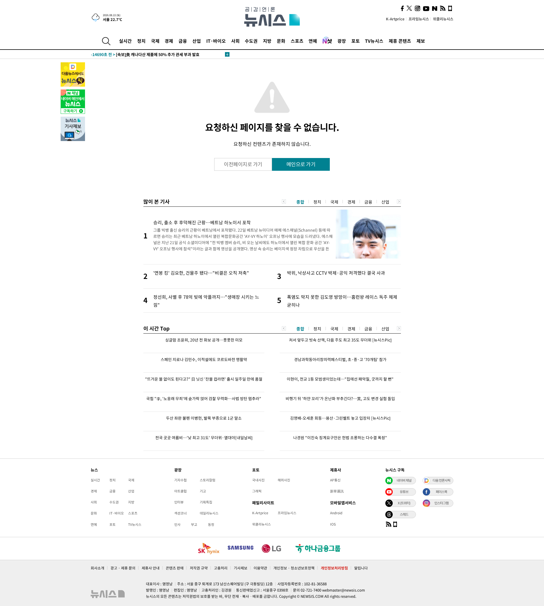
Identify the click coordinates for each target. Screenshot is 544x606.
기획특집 (206, 502)
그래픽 (257, 491)
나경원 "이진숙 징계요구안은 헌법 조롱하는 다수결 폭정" (340, 437)
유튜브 (404, 491)
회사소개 (97, 568)
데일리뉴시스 (209, 513)
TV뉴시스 (374, 40)
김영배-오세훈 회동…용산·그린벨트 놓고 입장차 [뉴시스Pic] (340, 418)
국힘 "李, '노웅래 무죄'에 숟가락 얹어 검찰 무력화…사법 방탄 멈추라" (203, 398)
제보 (420, 40)
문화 (281, 40)
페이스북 (441, 491)
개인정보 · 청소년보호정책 (293, 568)
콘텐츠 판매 (175, 568)
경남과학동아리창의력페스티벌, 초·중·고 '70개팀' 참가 (340, 359)
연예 (313, 40)
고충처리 (221, 568)
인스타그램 (441, 502)
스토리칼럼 (207, 480)
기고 (203, 491)
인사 (177, 524)
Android (336, 512)
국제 (155, 40)
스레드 (404, 514)
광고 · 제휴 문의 (122, 568)
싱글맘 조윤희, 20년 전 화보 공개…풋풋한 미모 (204, 340)
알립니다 (361, 568)
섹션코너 (180, 513)
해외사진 (284, 480)
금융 (182, 40)
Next (399, 201)
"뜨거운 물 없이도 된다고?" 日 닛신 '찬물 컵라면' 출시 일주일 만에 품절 (203, 379)
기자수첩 (180, 480)
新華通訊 (337, 491)
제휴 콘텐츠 (400, 40)
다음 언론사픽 (441, 480)
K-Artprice (395, 19)
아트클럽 (180, 491)
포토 (355, 40)
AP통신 (335, 480)
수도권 (251, 40)
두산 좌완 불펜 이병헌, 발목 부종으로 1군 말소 (204, 418)
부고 (194, 524)
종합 (300, 202)
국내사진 (258, 480)
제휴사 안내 (151, 568)
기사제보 (240, 568)
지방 (267, 40)
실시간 (125, 40)
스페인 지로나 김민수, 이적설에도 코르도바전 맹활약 (204, 359)
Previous (284, 201)
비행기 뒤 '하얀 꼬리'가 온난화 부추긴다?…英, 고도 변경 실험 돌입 (340, 398)
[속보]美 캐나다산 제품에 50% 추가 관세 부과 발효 (145, 54)
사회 (235, 40)
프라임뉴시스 (419, 19)
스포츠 (297, 40)
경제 (169, 40)
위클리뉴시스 (443, 19)
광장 (341, 40)
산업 (196, 40)
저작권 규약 (199, 568)
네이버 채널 (404, 480)
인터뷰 (179, 502)
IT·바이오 (216, 40)
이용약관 (260, 568)
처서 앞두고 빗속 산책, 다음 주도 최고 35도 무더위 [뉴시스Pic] (340, 340)
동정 (211, 524)
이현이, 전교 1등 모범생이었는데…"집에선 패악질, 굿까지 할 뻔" (340, 379)
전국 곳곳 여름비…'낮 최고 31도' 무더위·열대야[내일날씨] (203, 437)
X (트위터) (404, 502)
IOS (333, 524)
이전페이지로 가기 (243, 164)
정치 (141, 40)
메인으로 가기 (301, 164)
